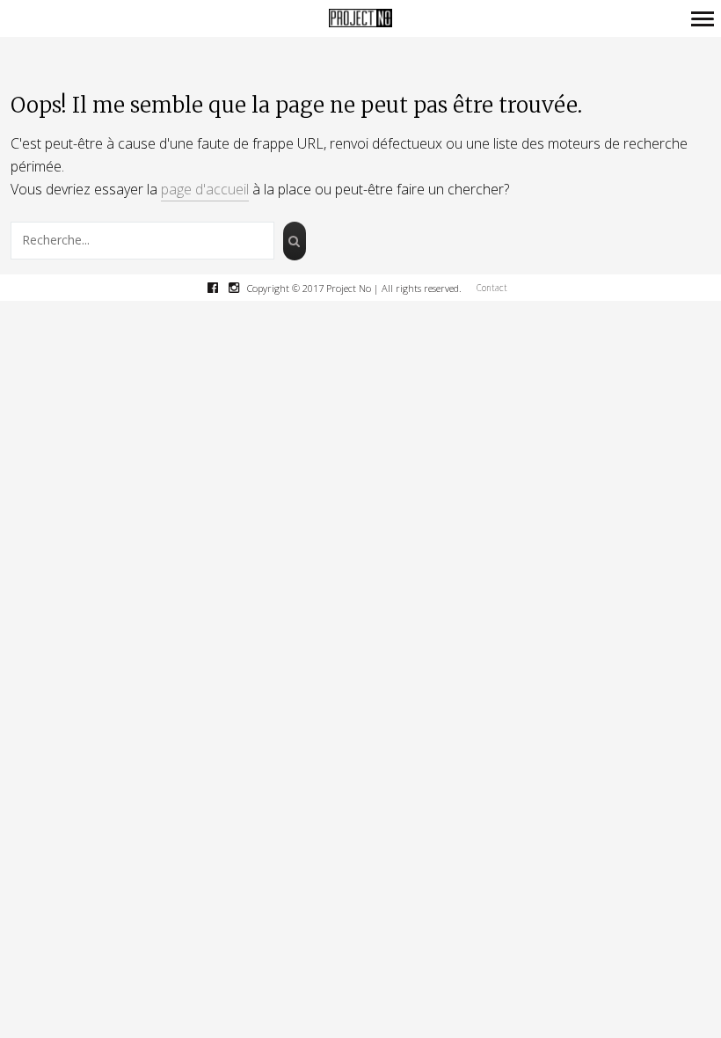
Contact (492, 287)
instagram (243, 288)
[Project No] (360, 19)
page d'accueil (205, 189)
